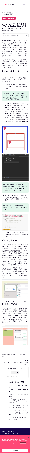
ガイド (18, 12)
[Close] (28, 437)
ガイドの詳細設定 (8, 14)
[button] (23, 5)
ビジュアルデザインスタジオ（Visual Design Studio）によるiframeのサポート (18, 401)
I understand (15, 450)
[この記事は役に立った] (13, 372)
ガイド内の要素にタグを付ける (19, 410)
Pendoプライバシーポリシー (8, 431)
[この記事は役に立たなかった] (17, 372)
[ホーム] (9, 5)
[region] (15, 444)
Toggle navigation (8, 18)
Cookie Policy (23, 443)
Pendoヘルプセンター (8, 12)
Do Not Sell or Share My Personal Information (15, 446)
